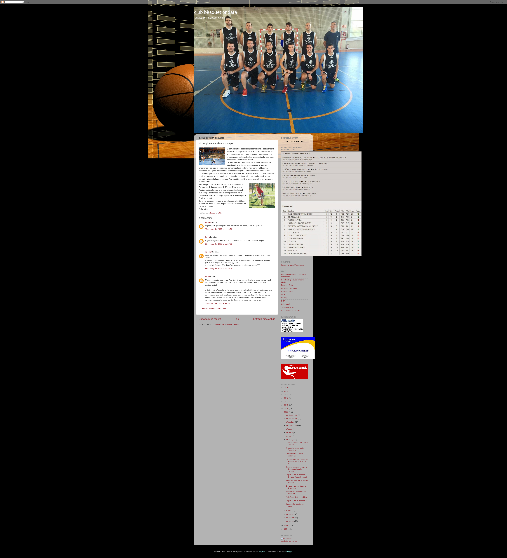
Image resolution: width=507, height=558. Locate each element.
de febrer (290, 518)
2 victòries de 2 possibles (296, 497)
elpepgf (208, 222)
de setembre (291, 425)
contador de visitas (289, 541)
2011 (286, 405)
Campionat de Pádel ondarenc (294, 455)
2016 (286, 388)
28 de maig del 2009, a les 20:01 (218, 244)
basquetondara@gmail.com (292, 265)
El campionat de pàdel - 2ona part (296, 449)
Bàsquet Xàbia (287, 291)
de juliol (289, 432)
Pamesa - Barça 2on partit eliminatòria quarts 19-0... (297, 461)
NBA (283, 301)
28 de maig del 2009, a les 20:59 (218, 303)
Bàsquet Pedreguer (289, 288)
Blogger (289, 551)
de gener (290, 521)
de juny (289, 436)
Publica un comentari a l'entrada (215, 309)
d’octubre (290, 422)
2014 (286, 395)
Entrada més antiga (264, 319)
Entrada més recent (210, 319)
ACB (283, 295)
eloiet (207, 277)
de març (290, 514)
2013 (286, 398)
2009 (286, 412)
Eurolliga (284, 298)
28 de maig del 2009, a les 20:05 (218, 269)
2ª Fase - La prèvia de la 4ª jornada (296, 487)
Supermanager (287, 307)
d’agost (289, 429)
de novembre (292, 419)
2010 (286, 409)
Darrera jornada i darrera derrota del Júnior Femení (296, 469)
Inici (237, 319)
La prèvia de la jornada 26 (297, 501)
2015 (286, 391)
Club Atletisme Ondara (290, 310)
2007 (286, 529)
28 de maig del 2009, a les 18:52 (218, 229)
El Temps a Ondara (295, 141)
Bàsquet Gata (287, 285)
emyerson (263, 551)
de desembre (292, 415)
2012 (286, 402)
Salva (207, 237)
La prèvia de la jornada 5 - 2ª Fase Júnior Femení (297, 476)
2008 (286, 525)
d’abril (289, 511)
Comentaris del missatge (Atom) (225, 324)
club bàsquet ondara (215, 12)
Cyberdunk (285, 304)
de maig (290, 439)
